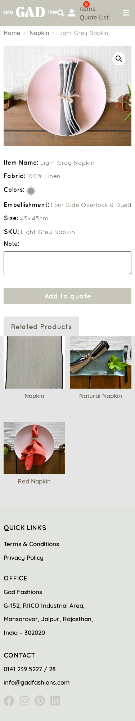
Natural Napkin (100, 395)
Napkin (39, 32)
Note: (11, 244)
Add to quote (67, 296)
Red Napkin (34, 481)
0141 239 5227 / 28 (30, 669)
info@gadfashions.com (37, 682)
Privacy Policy (24, 557)
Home (12, 32)
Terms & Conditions (31, 544)
